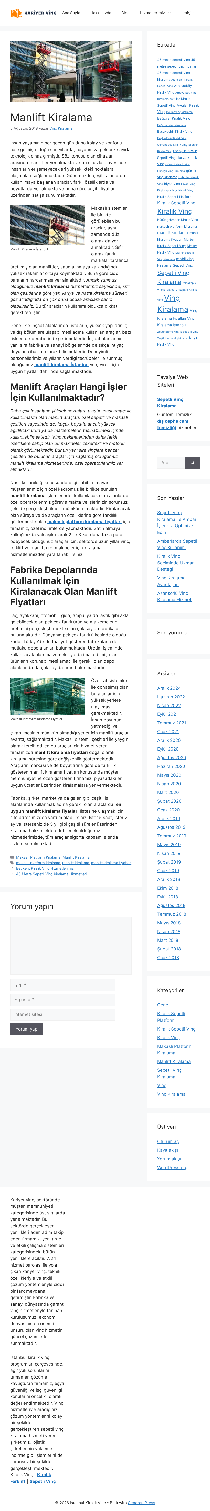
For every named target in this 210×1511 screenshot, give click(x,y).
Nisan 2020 (169, 783)
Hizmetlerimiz (152, 12)
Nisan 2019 (169, 853)
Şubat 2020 (169, 801)
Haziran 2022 (171, 696)
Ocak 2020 (168, 809)
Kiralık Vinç (174, 211)
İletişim (188, 12)
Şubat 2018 (169, 949)
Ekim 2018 (167, 888)
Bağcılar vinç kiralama (171, 125)
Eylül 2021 (167, 714)
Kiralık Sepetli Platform (174, 197)
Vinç (161, 1085)
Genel (163, 1005)
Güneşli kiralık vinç (177, 164)
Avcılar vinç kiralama (179, 112)
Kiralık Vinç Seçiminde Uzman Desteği (176, 563)
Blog (125, 12)
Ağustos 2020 (171, 757)
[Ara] (192, 463)
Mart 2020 (168, 792)
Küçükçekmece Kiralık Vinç (177, 220)
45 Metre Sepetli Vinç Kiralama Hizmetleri (51, 874)
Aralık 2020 (169, 740)
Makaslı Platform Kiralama (38, 857)
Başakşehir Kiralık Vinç (174, 131)
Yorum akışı (169, 1158)
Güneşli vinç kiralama (171, 171)
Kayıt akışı (167, 1150)
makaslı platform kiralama (38, 862)
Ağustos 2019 (171, 827)
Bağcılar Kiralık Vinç (173, 118)
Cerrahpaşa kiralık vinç (172, 145)
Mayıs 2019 (169, 844)
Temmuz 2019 (171, 835)
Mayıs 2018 (169, 922)
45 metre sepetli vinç (173, 60)
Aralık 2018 (168, 879)
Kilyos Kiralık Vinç (181, 190)
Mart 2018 (167, 940)
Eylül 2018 (167, 896)
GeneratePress (141, 1502)
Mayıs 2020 (169, 775)
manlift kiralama (75, 862)
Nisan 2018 (168, 931)
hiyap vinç (172, 184)
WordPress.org (172, 1167)
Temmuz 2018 (171, 914)
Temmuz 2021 (171, 722)
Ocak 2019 (168, 870)
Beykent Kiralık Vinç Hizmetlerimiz (45, 868)
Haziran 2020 (171, 766)
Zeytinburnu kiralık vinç (172, 338)
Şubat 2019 (169, 862)
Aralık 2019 (168, 818)
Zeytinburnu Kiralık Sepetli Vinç (177, 331)
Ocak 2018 (168, 957)
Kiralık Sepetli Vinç (176, 202)
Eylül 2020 (168, 749)
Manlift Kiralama (76, 857)
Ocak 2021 (168, 731)
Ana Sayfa (71, 12)
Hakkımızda (100, 12)
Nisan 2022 (169, 705)
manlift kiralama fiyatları (111, 862)
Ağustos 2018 (171, 905)
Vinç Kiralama (171, 1094)
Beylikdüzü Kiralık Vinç (172, 138)
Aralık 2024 (169, 688)
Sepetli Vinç (183, 265)
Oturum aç (168, 1141)
